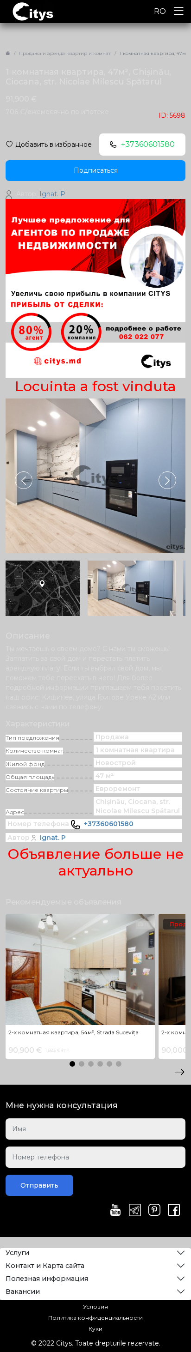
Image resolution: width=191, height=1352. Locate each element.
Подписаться (96, 170)
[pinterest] (154, 1211)
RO (160, 11)
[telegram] (135, 1211)
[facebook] (174, 1211)
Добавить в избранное (53, 144)
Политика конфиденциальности (95, 1317)
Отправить (39, 1185)
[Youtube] (115, 1211)
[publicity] (95, 288)
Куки (95, 1328)
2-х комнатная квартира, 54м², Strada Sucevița (73, 1032)
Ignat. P (53, 837)
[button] (167, 480)
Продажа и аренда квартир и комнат (65, 53)
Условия (95, 1306)
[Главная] (8, 53)
